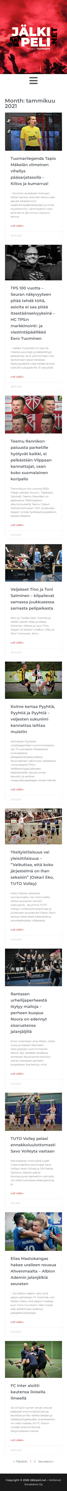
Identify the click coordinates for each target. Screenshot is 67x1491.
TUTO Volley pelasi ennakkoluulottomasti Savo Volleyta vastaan (33, 1144)
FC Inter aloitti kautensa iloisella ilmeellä (28, 1391)
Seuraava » (46, 1461)
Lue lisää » (17, 225)
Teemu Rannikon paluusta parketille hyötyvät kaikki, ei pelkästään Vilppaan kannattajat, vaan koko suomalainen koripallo (31, 460)
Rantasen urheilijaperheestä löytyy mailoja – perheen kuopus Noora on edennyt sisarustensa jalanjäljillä (29, 1013)
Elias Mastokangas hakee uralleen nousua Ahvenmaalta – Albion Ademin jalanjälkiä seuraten (33, 1271)
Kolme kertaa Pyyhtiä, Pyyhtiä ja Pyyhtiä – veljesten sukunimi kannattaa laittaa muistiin (33, 719)
